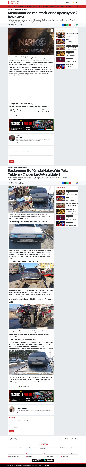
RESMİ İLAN (69, 6)
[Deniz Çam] (12, 138)
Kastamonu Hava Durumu (32, 453)
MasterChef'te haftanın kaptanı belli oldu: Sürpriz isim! (71, 42)
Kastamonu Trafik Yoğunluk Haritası (70, 453)
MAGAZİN (45, 6)
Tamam (77, 465)
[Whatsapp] (16, 439)
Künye (73, 438)
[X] (11, 439)
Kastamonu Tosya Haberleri (71, 33)
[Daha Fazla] (70, 25)
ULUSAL (63, 6)
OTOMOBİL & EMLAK (54, 6)
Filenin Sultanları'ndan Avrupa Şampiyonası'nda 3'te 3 (71, 67)
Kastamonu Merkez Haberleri (20, 9)
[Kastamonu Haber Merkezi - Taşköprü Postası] (13, 2)
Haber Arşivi (60, 438)
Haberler (10, 9)
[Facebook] (9, 439)
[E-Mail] (17, 143)
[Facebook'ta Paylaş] (63, 25)
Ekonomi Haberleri (70, 209)
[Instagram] (13, 439)
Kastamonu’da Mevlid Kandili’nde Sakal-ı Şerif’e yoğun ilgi (72, 36)
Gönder (12, 161)
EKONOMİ (21, 6)
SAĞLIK (40, 6)
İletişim (76, 438)
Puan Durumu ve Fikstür (14, 456)
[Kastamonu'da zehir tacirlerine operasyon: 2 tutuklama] (31, 41)
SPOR (30, 6)
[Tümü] (76, 30)
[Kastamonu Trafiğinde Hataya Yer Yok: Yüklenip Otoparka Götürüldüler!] (31, 199)
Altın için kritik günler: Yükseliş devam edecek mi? (71, 54)
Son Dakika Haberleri (49, 456)
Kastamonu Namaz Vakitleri (50, 453)
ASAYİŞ (10, 6)
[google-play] (48, 460)
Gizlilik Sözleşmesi (67, 438)
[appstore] (37, 460)
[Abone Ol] (77, 25)
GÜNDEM (15, 6)
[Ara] (75, 6)
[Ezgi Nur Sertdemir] (12, 409)
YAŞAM (26, 6)
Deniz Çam (19, 137)
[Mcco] (31, 125)
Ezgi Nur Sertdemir (21, 408)
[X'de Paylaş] (65, 25)
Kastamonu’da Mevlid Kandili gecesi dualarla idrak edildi (71, 48)
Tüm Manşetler (30, 456)
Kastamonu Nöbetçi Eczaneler (16, 453)
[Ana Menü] (77, 6)
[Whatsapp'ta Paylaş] (67, 25)
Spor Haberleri (69, 58)
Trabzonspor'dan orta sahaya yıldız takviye (71, 61)
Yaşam (67, 39)
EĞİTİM (35, 6)
